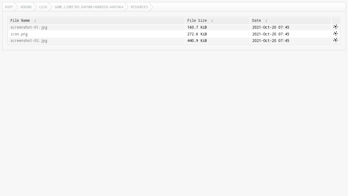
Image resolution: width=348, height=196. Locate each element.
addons (26, 7)
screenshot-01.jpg (28, 27)
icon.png (19, 34)
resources (139, 7)
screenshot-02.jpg (28, 40)
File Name (20, 20)
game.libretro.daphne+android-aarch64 (89, 7)
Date (256, 20)
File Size (197, 20)
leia (43, 7)
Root (9, 7)
